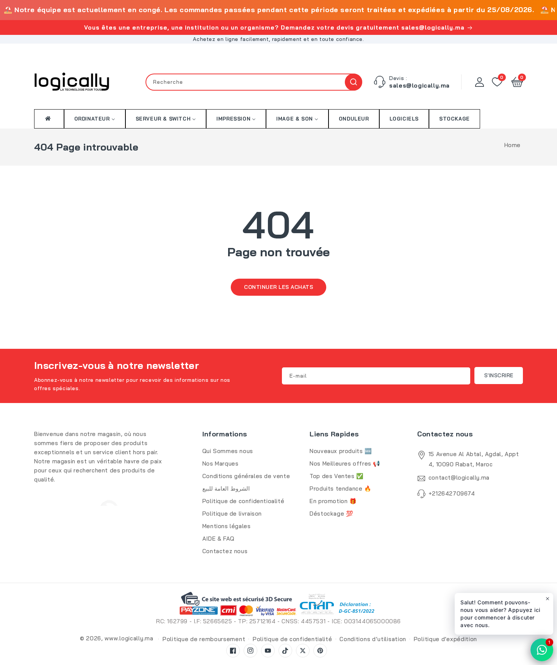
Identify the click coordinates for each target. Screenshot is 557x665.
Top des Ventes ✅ (337, 476)
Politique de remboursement (204, 639)
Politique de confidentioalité (243, 501)
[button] (517, 82)
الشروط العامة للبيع (226, 488)
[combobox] (254, 82)
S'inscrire (498, 375)
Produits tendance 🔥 (340, 488)
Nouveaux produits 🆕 (341, 451)
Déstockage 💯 (331, 513)
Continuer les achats (278, 287)
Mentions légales (226, 526)
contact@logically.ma (459, 477)
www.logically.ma (129, 638)
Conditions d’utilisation (373, 639)
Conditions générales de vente (246, 476)
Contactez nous (224, 551)
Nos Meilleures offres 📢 (345, 463)
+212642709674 (452, 493)
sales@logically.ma (419, 85)
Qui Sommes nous (227, 451)
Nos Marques (220, 463)
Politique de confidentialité (292, 639)
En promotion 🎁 (333, 501)
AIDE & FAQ (218, 538)
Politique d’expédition (445, 639)
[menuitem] (49, 118)
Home (512, 145)
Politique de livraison (232, 513)
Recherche (353, 82)
